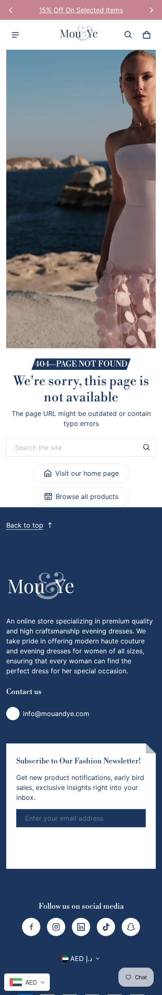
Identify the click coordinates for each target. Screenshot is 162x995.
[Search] (146, 447)
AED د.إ (81, 958)
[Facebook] (31, 927)
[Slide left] (10, 10)
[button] (128, 35)
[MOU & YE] (81, 34)
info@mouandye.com (56, 713)
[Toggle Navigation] (15, 35)
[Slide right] (151, 10)
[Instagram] (56, 927)
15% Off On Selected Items (81, 10)
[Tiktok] (106, 927)
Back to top (24, 525)
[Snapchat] (131, 927)
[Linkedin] (81, 927)
